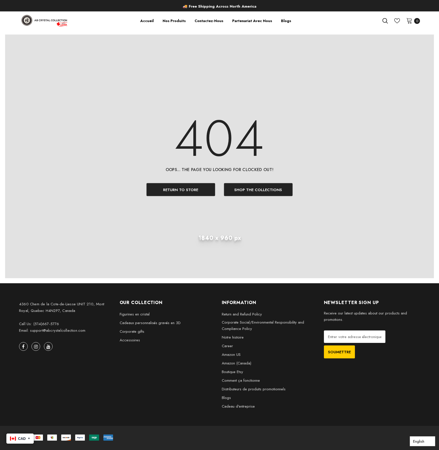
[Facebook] (23, 346)
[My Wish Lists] (397, 21)
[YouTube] (48, 346)
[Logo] (45, 20)
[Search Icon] (385, 21)
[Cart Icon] (409, 21)
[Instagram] (36, 346)
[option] (219, 6)
